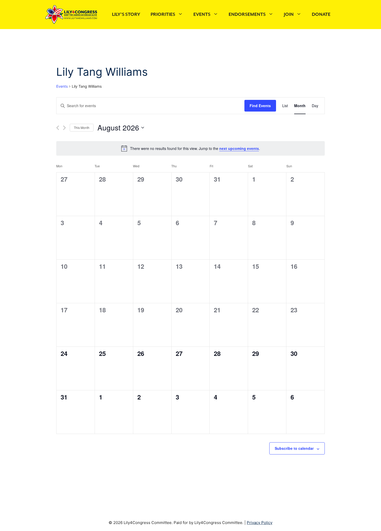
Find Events (260, 105)
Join (289, 14)
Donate (321, 14)
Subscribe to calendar (294, 448)
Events (201, 14)
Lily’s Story (126, 14)
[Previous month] (57, 127)
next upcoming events (239, 148)
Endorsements (247, 14)
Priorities (163, 14)
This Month (81, 127)
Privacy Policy (259, 522)
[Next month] (64, 127)
